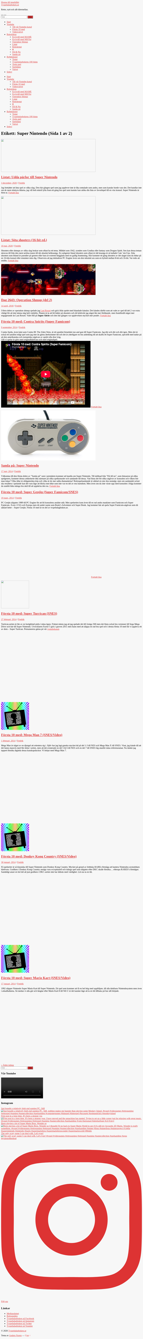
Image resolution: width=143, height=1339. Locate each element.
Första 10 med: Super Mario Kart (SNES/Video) (35, 978)
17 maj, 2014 (7, 471)
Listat (14, 44)
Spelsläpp (16, 67)
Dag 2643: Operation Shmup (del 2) (26, 300)
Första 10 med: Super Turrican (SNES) (29, 613)
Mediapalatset (13, 1313)
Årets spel (16, 64)
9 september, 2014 (9, 327)
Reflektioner (12, 57)
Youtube (10, 24)
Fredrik (21, 183)
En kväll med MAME (22, 37)
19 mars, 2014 (7, 498)
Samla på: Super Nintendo (20, 465)
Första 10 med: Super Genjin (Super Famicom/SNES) (39, 492)
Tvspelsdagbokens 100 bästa (25, 62)
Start (9, 22)
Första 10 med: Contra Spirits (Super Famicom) (35, 321)
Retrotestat (17, 47)
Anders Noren (15, 1335)
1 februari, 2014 (8, 741)
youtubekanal (53, 629)
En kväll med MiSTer (21, 39)
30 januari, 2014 (8, 862)
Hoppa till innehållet (10, 2)
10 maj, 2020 (7, 246)
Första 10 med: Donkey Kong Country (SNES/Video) (39, 856)
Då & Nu (16, 52)
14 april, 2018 (7, 306)
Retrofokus (11, 34)
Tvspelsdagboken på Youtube (20, 1326)
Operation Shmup (20, 42)
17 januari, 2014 (8, 984)
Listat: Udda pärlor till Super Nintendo (29, 177)
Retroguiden (12, 1316)
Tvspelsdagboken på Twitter (19, 1323)
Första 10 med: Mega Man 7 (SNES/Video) (31, 735)
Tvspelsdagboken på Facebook (20, 1318)
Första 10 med (18, 29)
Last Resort (46, 310)
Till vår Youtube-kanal (22, 27)
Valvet (15, 69)
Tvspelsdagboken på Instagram (20, 1321)
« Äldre (7, 1065)
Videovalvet (17, 32)
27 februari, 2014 (8, 619)
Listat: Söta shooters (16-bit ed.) (24, 240)
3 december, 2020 (9, 183)
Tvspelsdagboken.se (10, 5)
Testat (14, 59)
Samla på (16, 54)
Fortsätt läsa (13, 192)
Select (9, 72)
